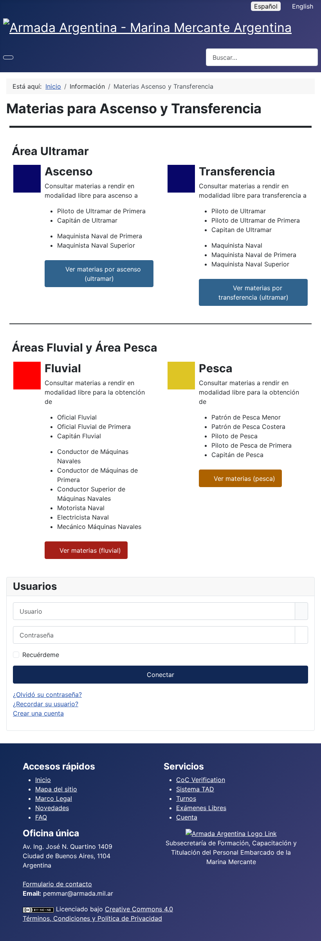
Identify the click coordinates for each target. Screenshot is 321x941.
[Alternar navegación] (8, 57)
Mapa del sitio (56, 789)
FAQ (41, 817)
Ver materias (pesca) (243, 478)
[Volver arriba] (311, 931)
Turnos (186, 798)
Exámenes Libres (201, 808)
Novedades (52, 808)
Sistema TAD (195, 789)
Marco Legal (53, 798)
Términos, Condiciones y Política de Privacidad (92, 918)
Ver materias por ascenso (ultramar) (102, 273)
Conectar (160, 675)
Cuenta (186, 817)
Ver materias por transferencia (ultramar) (253, 292)
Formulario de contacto (57, 884)
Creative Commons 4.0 (139, 909)
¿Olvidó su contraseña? (47, 694)
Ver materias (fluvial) (89, 550)
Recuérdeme (40, 655)
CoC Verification (200, 780)
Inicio (43, 780)
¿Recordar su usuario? (45, 704)
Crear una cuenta (38, 713)
